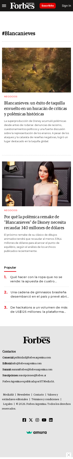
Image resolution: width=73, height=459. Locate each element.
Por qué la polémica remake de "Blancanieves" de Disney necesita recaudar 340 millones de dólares (35, 222)
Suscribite (48, 5)
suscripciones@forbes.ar (32, 375)
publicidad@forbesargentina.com (32, 357)
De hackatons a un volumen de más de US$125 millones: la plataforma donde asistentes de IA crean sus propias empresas (39, 309)
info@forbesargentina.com (27, 363)
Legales (8, 404)
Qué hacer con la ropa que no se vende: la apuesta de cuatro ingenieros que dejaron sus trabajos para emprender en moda (38, 279)
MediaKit (8, 394)
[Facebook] (24, 420)
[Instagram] (37, 420)
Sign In (66, 5)
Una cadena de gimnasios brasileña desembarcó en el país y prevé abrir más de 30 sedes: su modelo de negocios (39, 294)
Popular (10, 267)
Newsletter (23, 394)
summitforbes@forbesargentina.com (32, 369)
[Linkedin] (51, 420)
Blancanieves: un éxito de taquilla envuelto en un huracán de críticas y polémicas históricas (35, 108)
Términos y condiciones (45, 399)
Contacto (38, 394)
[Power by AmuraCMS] (36, 432)
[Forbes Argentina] (22, 6)
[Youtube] (44, 420)
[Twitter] (31, 420)
